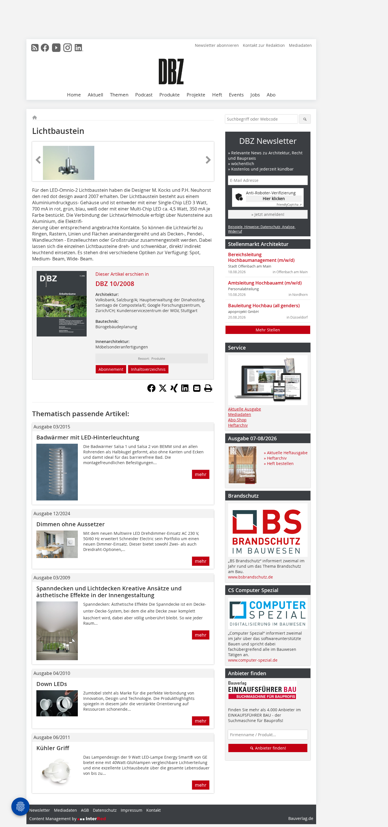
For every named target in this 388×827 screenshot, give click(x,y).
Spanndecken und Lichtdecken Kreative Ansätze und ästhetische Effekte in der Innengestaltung (109, 591)
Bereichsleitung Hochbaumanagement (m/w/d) (261, 257)
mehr (200, 474)
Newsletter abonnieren (217, 45)
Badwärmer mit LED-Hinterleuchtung (87, 437)
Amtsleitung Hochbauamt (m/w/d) (265, 283)
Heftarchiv (238, 425)
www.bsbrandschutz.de (250, 577)
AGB (85, 810)
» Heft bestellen (279, 463)
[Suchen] (304, 119)
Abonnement (111, 369)
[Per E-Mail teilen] (197, 388)
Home (74, 94)
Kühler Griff (52, 748)
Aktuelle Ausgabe (244, 409)
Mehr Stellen (268, 330)
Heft (217, 94)
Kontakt (153, 810)
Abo (271, 94)
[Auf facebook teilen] (151, 390)
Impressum (131, 810)
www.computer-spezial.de (253, 660)
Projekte (196, 94)
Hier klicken (274, 198)
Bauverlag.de (300, 818)
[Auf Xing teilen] (174, 390)
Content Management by (53, 818)
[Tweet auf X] (162, 390)
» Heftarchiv (275, 458)
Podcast (144, 94)
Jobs (255, 94)
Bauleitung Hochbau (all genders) (264, 305)
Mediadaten (300, 45)
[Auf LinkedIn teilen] (185, 390)
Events (236, 94)
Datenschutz (105, 810)
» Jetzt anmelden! (267, 214)
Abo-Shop (237, 419)
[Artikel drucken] (208, 388)
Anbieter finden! (270, 748)
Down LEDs (51, 684)
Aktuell (95, 94)
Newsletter (39, 810)
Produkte (169, 94)
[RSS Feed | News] (35, 47)
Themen (119, 94)
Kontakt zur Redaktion (264, 45)
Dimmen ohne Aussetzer (70, 524)
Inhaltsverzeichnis (148, 369)
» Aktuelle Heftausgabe (286, 452)
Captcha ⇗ (289, 205)
